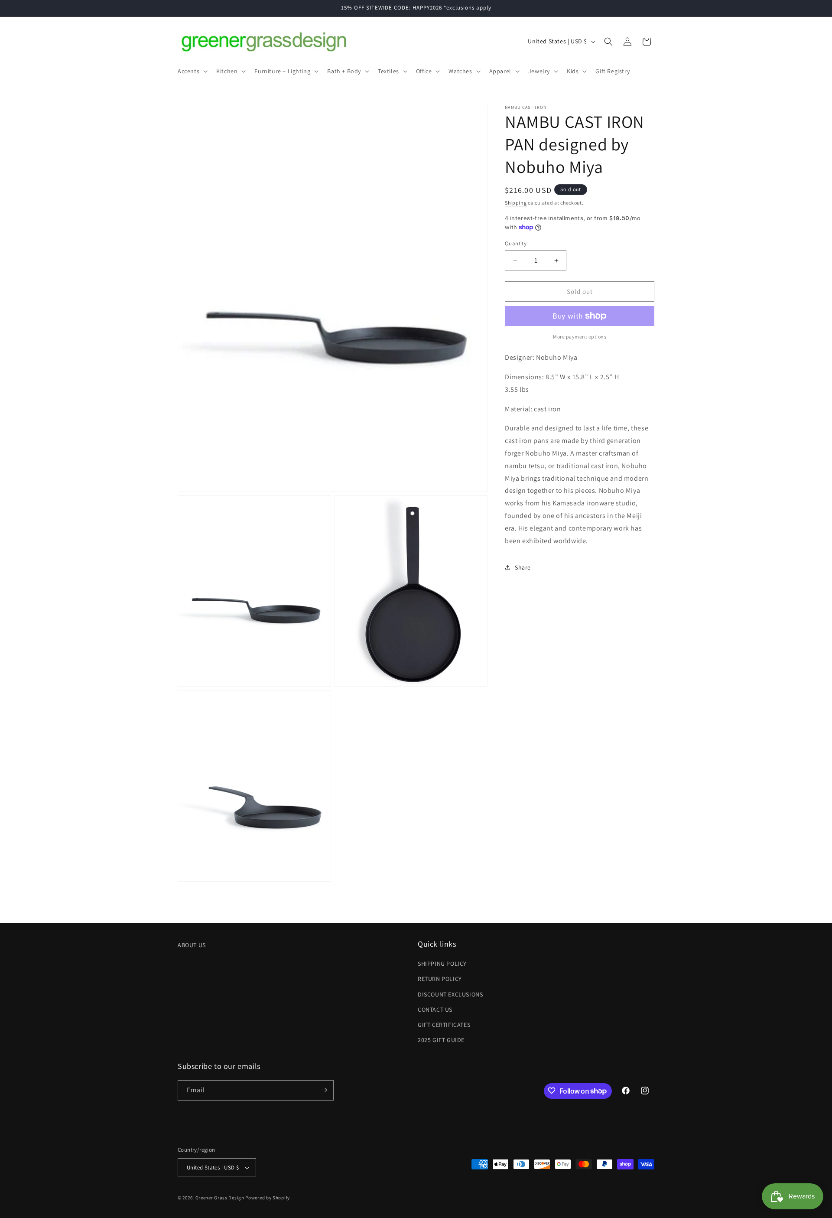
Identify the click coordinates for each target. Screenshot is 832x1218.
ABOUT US (192, 945)
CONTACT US (435, 1009)
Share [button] (523, 567)
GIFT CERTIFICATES (444, 1025)
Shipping (516, 202)
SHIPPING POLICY (442, 964)
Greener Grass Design (219, 1198)
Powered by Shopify (267, 1198)
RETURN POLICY (440, 979)
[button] (191, 71)
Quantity (515, 243)
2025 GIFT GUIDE (441, 1040)
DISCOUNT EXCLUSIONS (450, 994)
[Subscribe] (323, 1090)
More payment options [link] (579, 336)
